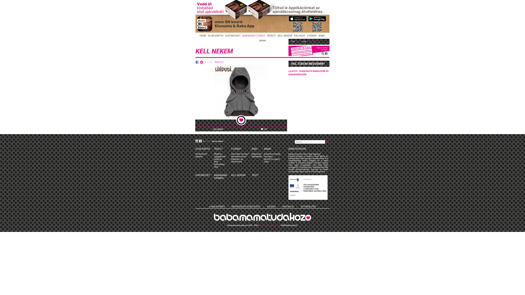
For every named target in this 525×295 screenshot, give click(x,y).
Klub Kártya (215, 36)
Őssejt (271, 36)
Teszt (255, 175)
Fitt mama (268, 156)
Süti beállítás (308, 206)
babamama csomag (253, 36)
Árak (216, 162)
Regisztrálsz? (312, 41)
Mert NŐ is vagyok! (272, 159)
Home (203, 36)
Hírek (216, 167)
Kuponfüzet (232, 36)
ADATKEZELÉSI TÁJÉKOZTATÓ (245, 206)
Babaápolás (257, 156)
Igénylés (199, 156)
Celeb (266, 162)
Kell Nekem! (285, 36)
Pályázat (299, 36)
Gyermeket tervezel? (240, 154)
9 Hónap (312, 36)
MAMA (262, 40)
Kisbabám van (237, 159)
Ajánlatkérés (217, 206)
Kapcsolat (288, 206)
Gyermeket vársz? (239, 156)
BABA (322, 36)
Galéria (271, 206)
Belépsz (298, 41)
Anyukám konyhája (272, 154)
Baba (255, 148)
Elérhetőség (219, 164)
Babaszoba (256, 154)
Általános (218, 154)
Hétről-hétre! (236, 162)
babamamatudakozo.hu (269, 225)
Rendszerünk (201, 154)
